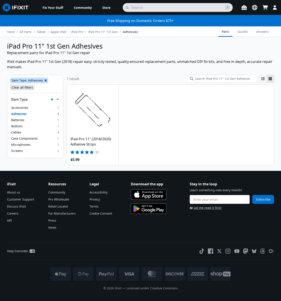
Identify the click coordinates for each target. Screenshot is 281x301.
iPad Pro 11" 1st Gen (103, 32)
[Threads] (262, 251)
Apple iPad (58, 32)
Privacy (95, 199)
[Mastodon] (245, 251)
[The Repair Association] (271, 251)
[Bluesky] (254, 251)
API (9, 220)
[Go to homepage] (17, 7)
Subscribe (263, 199)
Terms (94, 206)
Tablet (41, 32)
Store (11, 32)
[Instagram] (228, 251)
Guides (243, 31)
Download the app (147, 184)
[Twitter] (219, 251)
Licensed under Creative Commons (152, 288)
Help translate (17, 251)
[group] (266, 79)
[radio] (263, 79)
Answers (262, 31)
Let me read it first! (208, 208)
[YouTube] (237, 251)
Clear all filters (22, 87)
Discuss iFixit (16, 206)
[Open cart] (265, 7)
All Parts (26, 32)
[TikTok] (201, 251)
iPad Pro (77, 32)
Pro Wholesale (58, 199)
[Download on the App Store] (148, 194)
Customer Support (20, 199)
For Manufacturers (62, 213)
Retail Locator (58, 206)
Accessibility (99, 192)
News (52, 227)
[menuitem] (52, 7)
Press (52, 220)
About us (13, 192)
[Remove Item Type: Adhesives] (45, 80)
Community (56, 192)
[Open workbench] (244, 7)
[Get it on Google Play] (148, 208)
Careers (12, 213)
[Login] (274, 7)
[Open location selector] (254, 7)
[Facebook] (210, 251)
